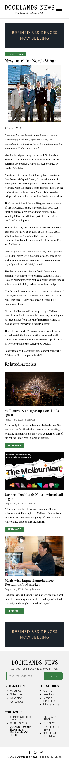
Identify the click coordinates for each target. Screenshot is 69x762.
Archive (47, 690)
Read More (14, 445)
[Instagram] (35, 752)
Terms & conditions (49, 699)
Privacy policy (51, 704)
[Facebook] (30, 752)
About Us (16, 690)
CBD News (49, 723)
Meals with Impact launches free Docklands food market (29, 582)
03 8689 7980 (19, 723)
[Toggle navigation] (59, 9)
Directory (48, 694)
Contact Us (17, 701)
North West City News (51, 735)
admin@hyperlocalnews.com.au (20, 718)
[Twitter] (41, 752)
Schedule (16, 694)
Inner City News (50, 718)
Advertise (16, 698)
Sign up (53, 676)
